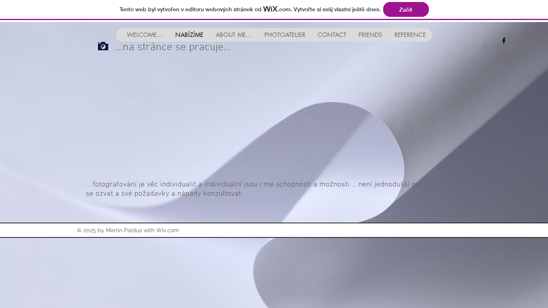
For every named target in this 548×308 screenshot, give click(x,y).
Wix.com (167, 230)
